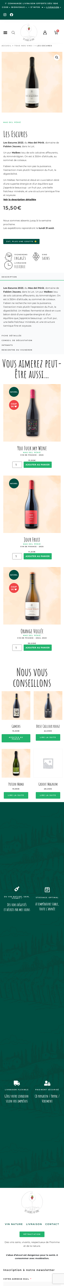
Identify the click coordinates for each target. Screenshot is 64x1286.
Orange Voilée (32, 631)
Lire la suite (48, 737)
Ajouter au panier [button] (16, 738)
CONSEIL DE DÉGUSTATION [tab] (17, 340)
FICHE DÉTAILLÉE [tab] (12, 336)
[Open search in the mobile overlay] (13, 32)
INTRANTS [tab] (7, 345)
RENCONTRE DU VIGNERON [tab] (17, 350)
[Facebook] (11, 14)
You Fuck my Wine (32, 448)
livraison (52, 7)
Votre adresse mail (16, 1279)
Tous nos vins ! (24, 46)
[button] (5, 33)
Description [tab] (9, 277)
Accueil (6, 46)
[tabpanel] (32, 306)
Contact (52, 1224)
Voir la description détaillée (19, 199)
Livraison (34, 1224)
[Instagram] (5, 14)
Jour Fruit (32, 539)
